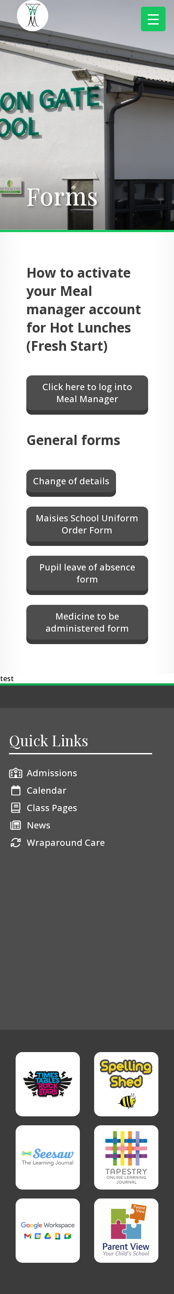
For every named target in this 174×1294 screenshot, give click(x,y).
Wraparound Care (66, 842)
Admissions (52, 773)
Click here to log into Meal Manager (87, 393)
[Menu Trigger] (153, 19)
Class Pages (52, 808)
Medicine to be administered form (87, 622)
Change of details (71, 481)
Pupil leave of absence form (87, 573)
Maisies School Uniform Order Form (87, 524)
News (38, 825)
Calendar (46, 790)
